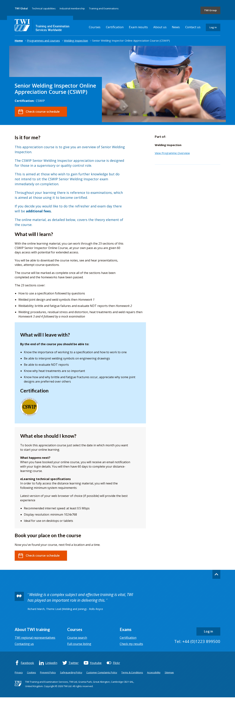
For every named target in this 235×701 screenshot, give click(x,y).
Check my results (131, 644)
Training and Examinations (104, 8)
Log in (213, 27)
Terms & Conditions (132, 672)
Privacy (19, 672)
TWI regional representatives (35, 638)
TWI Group (210, 10)
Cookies (31, 672)
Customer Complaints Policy (101, 672)
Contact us (192, 27)
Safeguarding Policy (71, 672)
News (176, 27)
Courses (94, 27)
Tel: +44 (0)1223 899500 (197, 641)
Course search (77, 638)
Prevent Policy (48, 672)
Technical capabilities (44, 8)
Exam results (138, 27)
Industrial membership (72, 8)
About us (160, 27)
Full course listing (79, 644)
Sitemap (169, 672)
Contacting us (24, 644)
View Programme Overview (172, 153)
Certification (115, 27)
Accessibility (153, 672)
